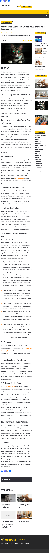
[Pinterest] (6, 5)
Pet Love (38, 161)
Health (38, 153)
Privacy (16, 543)
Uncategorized (6, 22)
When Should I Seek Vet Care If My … (41, 94)
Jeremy (4, 41)
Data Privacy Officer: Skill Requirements (24, 522)
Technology (39, 167)
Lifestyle (38, 155)
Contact (27, 543)
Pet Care (38, 159)
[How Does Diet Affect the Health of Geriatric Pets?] (24, 498)
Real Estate (39, 163)
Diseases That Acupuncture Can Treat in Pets (6, 506)
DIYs (37, 147)
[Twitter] (9, 5)
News (37, 157)
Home (2, 543)
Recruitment (39, 165)
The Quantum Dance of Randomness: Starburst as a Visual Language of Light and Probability (8, 524)
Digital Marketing (41, 145)
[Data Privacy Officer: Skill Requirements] (24, 515)
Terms (21, 543)
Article (38, 137)
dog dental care (19, 178)
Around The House (41, 135)
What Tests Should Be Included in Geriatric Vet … (41, 82)
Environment (39, 149)
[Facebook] (3, 5)
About (6, 543)
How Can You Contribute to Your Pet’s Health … (41, 104)
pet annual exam (10, 386)
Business (38, 143)
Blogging (38, 141)
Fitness (38, 151)
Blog (37, 139)
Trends (38, 169)
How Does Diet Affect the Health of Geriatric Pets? (25, 506)
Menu (2, 12)
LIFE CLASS (6, 550)
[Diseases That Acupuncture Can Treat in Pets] (8, 498)
